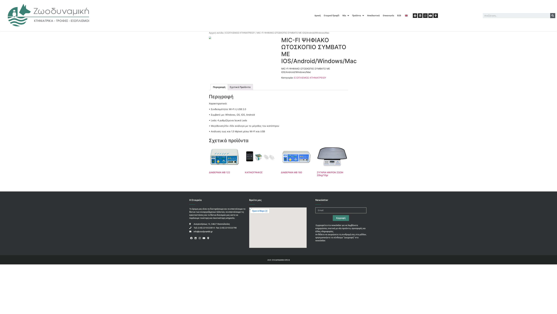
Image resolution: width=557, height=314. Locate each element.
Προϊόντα (356, 15)
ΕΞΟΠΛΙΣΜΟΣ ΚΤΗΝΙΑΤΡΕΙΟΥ (240, 33)
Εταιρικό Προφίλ (331, 15)
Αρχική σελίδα (216, 33)
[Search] (552, 15)
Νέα (344, 15)
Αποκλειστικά (373, 15)
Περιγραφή (219, 87)
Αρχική (317, 15)
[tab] (219, 87)
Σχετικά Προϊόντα (240, 87)
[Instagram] (425, 15)
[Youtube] (430, 15)
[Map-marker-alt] (435, 15)
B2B (399, 15)
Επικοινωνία (388, 15)
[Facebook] (415, 15)
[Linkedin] (420, 15)
